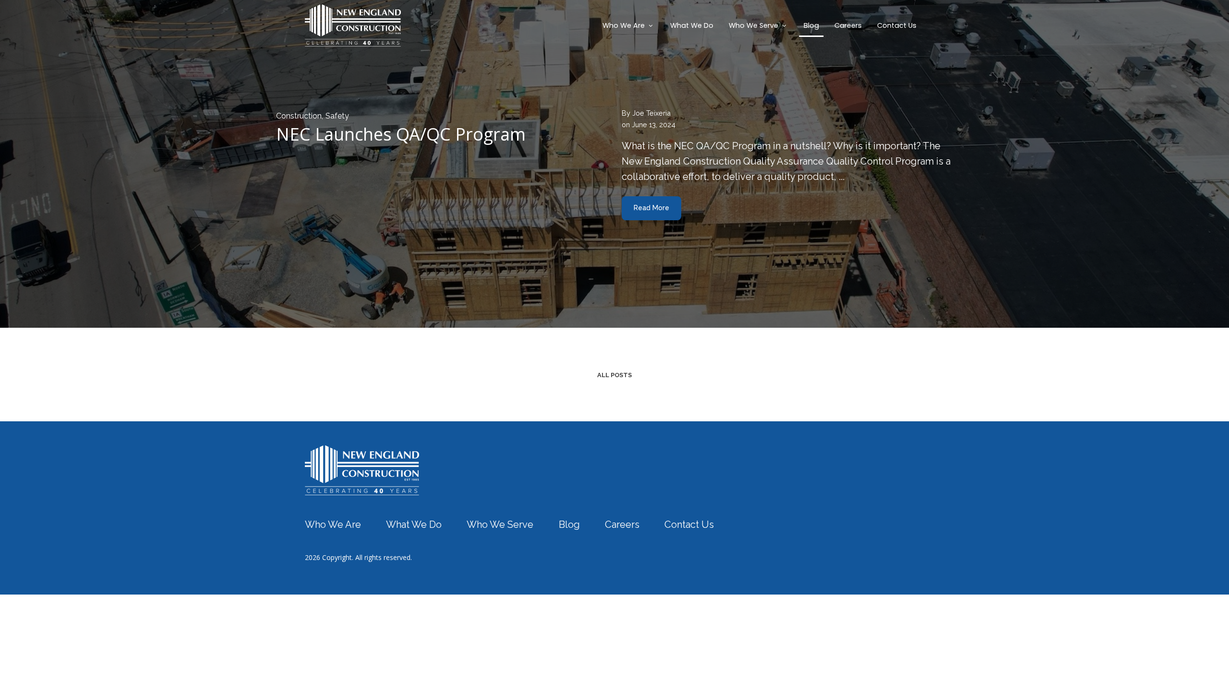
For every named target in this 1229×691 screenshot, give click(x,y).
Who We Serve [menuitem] (500, 524)
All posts (614, 375)
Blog (811, 25)
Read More (651, 208)
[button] (629, 25)
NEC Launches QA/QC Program (401, 134)
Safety (337, 115)
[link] (362, 469)
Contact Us (896, 25)
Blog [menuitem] (569, 524)
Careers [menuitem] (622, 524)
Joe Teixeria (651, 113)
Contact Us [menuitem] (689, 524)
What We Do (691, 25)
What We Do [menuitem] (414, 524)
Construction (299, 115)
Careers (848, 25)
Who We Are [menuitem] (333, 524)
